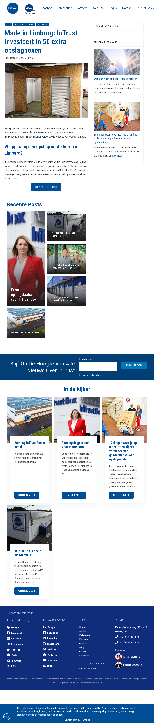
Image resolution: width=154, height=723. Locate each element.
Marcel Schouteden (132, 665)
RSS (13, 666)
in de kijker (19, 24)
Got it (86, 719)
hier (39, 136)
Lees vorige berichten (90, 375)
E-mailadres (85, 359)
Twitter (15, 649)
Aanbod (83, 631)
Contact (83, 651)
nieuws (31, 24)
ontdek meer (114, 92)
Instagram (17, 644)
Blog (81, 647)
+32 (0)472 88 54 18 (129, 637)
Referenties (85, 635)
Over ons (84, 643)
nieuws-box (42, 24)
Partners (83, 639)
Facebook (16, 633)
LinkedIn (16, 638)
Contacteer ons (46, 187)
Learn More (72, 719)
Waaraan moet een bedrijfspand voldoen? (116, 78)
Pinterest (16, 655)
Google (15, 627)
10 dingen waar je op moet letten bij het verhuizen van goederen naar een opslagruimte (115, 138)
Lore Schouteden (131, 657)
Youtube (17, 660)
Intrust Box (85, 655)
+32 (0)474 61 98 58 (129, 642)
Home (8, 24)
